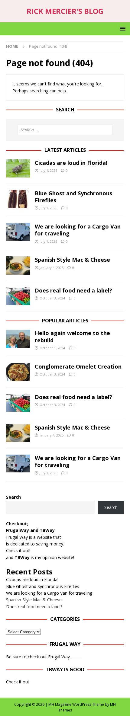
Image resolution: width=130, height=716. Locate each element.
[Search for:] (65, 130)
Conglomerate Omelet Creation (78, 366)
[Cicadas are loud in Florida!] (18, 168)
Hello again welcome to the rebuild (72, 336)
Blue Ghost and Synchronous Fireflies (73, 197)
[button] (121, 28)
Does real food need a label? (73, 290)
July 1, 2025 (48, 170)
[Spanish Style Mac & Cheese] (18, 265)
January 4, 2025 (51, 267)
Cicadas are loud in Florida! (71, 162)
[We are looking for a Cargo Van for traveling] (18, 232)
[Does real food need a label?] (18, 296)
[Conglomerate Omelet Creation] (18, 372)
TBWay (47, 530)
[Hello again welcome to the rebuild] (18, 339)
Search (13, 497)
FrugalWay (17, 530)
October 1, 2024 (52, 348)
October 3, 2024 (52, 298)
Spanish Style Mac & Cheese (72, 259)
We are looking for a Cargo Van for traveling (78, 230)
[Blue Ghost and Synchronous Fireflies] (18, 199)
